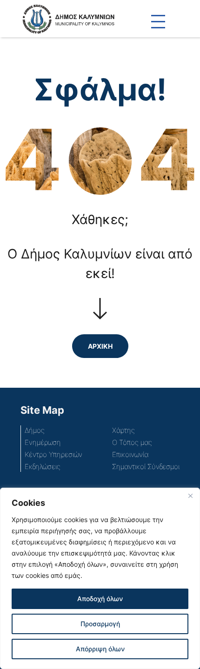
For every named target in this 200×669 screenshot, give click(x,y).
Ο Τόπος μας (132, 442)
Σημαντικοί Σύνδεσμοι (146, 466)
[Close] (190, 495)
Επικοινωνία (130, 454)
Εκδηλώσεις (42, 466)
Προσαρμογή (100, 624)
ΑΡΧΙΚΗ (100, 346)
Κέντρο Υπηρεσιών (53, 454)
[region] (100, 578)
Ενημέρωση (43, 442)
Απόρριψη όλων (100, 649)
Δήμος (35, 430)
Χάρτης (123, 430)
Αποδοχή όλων (100, 599)
